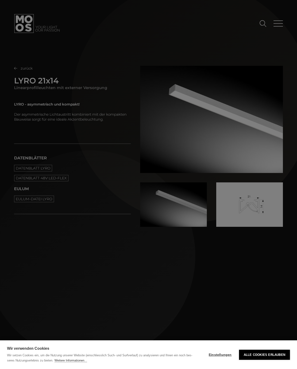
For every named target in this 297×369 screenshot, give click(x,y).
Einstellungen (220, 355)
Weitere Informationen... (70, 360)
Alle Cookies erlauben (264, 355)
